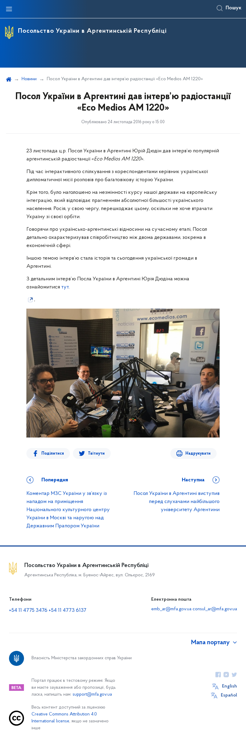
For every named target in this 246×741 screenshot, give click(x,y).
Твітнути (96, 453)
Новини (29, 79)
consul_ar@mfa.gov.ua (215, 609)
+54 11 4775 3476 (28, 610)
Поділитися (52, 453)
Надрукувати (198, 453)
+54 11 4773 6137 (67, 610)
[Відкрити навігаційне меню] (9, 9)
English (229, 686)
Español (229, 695)
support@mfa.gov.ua (92, 694)
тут (65, 287)
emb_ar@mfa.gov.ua (171, 609)
